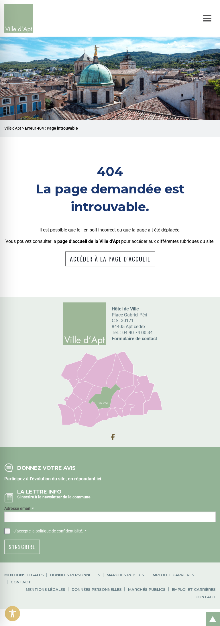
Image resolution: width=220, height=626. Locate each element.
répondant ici (87, 479)
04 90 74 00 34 (137, 332)
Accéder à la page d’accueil (110, 259)
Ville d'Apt (12, 128)
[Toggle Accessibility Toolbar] (12, 613)
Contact (21, 582)
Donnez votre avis (46, 468)
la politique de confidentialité (57, 531)
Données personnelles (75, 575)
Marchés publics (125, 575)
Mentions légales (24, 575)
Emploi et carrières (172, 575)
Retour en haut (211, 613)
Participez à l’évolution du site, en (39, 479)
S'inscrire (22, 546)
